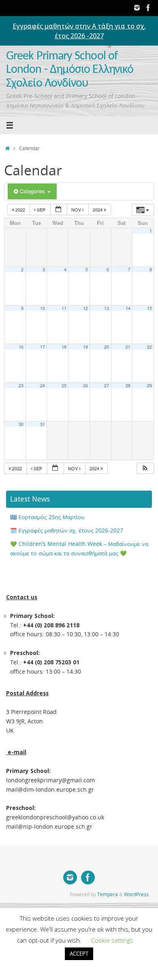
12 (85, 308)
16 (21, 347)
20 (106, 347)
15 (149, 308)
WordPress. (137, 894)
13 (106, 308)
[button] (145, 468)
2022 (20, 209)
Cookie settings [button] (112, 940)
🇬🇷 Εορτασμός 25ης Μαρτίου (47, 517)
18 (64, 347)
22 (149, 347)
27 (106, 385)
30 (21, 424)
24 (42, 385)
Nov (76, 209)
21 (128, 347)
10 (42, 308)
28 (128, 385)
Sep (41, 209)
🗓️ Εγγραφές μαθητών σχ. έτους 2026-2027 (66, 530)
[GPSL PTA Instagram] (137, 7)
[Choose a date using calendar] (58, 210)
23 (21, 385)
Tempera (107, 894)
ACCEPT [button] (79, 953)
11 (64, 308)
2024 (98, 209)
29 (149, 385)
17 (42, 347)
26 (85, 385)
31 (42, 424)
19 (85, 347)
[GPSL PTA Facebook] (148, 7)
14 (128, 308)
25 (64, 385)
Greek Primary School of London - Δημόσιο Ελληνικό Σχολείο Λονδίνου (69, 70)
